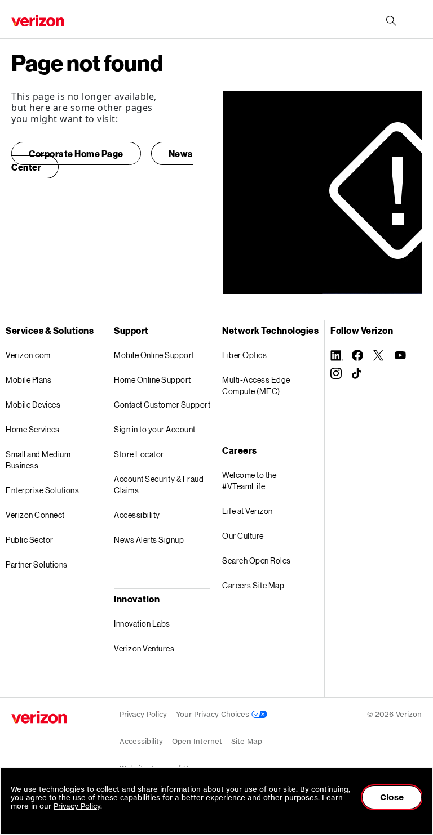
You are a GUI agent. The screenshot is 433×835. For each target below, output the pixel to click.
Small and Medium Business (38, 459)
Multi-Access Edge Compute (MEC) (256, 385)
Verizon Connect (35, 515)
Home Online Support (152, 380)
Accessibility (137, 515)
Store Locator (139, 454)
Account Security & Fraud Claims (159, 484)
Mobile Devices (33, 404)
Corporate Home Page (76, 153)
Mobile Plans (28, 380)
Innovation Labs (142, 623)
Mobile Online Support (154, 355)
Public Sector (30, 539)
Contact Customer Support (162, 404)
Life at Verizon (247, 511)
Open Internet (197, 741)
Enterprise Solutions (42, 490)
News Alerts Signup (149, 539)
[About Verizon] (37, 20)
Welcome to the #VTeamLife (249, 480)
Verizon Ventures (144, 648)
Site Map (246, 741)
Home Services (33, 429)
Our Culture (243, 536)
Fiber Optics (244, 355)
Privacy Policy (143, 714)
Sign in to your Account (155, 429)
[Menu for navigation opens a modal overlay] (416, 20)
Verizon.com (28, 355)
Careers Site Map (253, 585)
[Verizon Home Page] (39, 717)
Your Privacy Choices (213, 714)
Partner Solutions (37, 564)
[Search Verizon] (391, 20)
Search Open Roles (256, 560)
